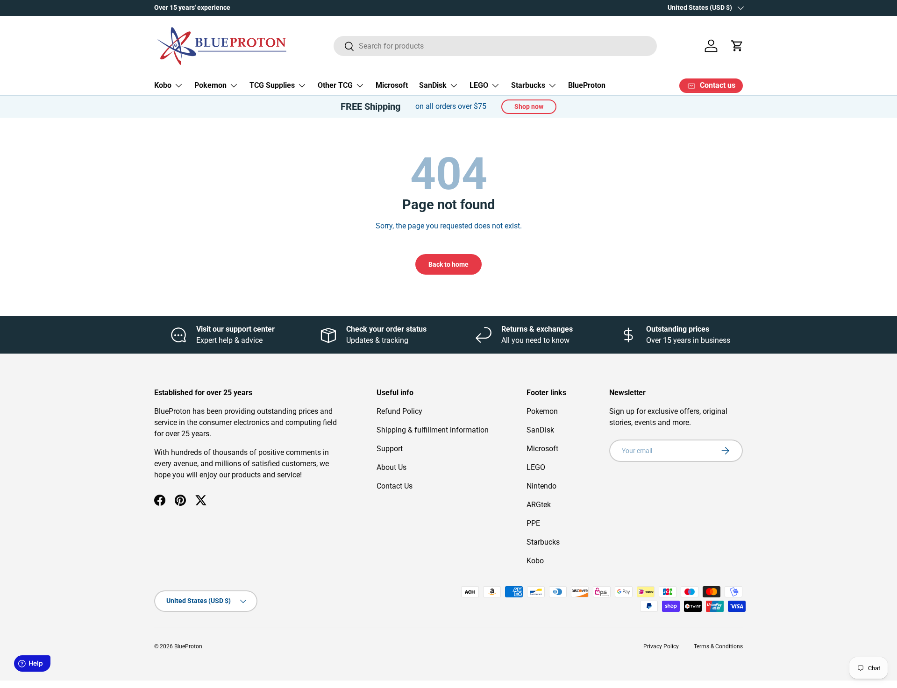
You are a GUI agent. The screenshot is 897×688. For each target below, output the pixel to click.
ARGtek (539, 504)
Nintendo (541, 486)
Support (390, 448)
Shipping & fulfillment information (433, 430)
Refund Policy (399, 411)
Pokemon (210, 85)
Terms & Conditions (718, 646)
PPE (533, 523)
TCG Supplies (272, 85)
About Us (391, 467)
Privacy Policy (661, 646)
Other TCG (335, 85)
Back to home (448, 264)
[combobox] (495, 46)
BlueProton (586, 85)
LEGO (479, 85)
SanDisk (433, 85)
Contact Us (395, 486)
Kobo (162, 85)
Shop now (528, 106)
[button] (737, 45)
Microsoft (392, 85)
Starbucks (528, 85)
